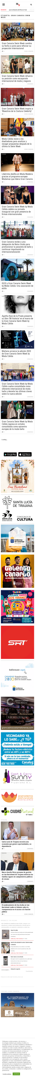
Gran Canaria (28, 51)
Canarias (30, 84)
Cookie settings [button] (7, 1074)
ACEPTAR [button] (16, 1074)
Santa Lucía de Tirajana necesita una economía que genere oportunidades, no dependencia (16, 844)
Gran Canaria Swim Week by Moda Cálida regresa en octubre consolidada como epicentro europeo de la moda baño (17, 425)
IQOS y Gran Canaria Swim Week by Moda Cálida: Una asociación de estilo (17, 286)
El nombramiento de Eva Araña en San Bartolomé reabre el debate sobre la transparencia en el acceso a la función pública (16, 908)
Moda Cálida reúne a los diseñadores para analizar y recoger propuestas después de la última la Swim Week (17, 143)
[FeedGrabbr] (17, 971)
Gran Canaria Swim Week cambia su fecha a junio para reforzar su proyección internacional (17, 46)
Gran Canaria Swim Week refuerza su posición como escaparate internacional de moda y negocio (17, 78)
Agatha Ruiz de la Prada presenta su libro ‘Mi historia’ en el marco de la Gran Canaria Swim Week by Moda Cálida (17, 320)
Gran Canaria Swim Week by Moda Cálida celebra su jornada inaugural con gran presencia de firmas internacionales (17, 210)
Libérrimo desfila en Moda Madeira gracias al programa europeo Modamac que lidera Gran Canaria (17, 176)
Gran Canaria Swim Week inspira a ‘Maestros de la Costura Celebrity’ (17, 109)
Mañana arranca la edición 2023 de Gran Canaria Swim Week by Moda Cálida (16, 353)
